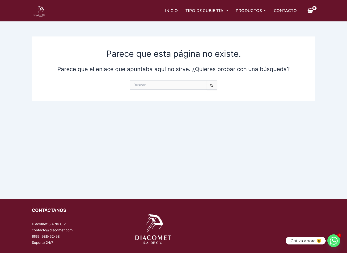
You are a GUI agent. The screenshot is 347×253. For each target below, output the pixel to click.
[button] (225, 10)
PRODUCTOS (249, 10)
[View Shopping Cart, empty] (310, 10)
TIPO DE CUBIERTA (204, 10)
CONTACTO (285, 10)
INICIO (171, 10)
